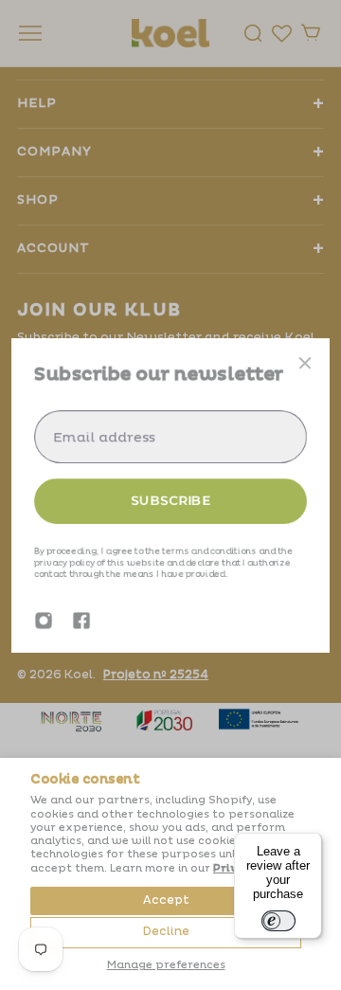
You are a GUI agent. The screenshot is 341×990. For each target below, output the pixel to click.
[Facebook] (81, 620)
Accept (166, 900)
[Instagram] (43, 620)
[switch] (278, 920)
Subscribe (170, 500)
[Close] (305, 363)
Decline (166, 932)
